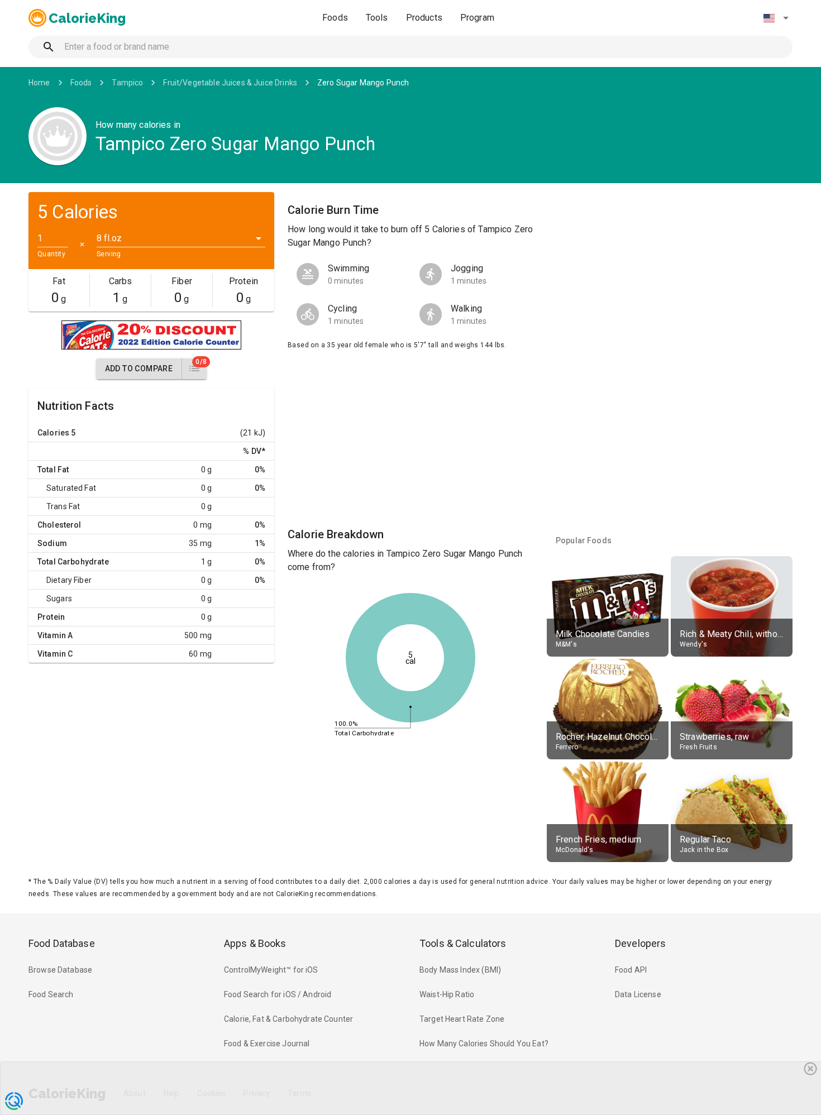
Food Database (61, 943)
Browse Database (60, 969)
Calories (53, 432)
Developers (640, 943)
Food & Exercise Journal (266, 1043)
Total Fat (53, 469)
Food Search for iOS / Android (277, 994)
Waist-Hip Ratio (446, 994)
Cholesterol (59, 524)
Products (424, 17)
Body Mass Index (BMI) (460, 969)
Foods (335, 17)
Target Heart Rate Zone (461, 1018)
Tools (377, 17)
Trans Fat (63, 506)
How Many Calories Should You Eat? (483, 1043)
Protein (51, 616)
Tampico (127, 82)
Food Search (51, 994)
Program (477, 17)
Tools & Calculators (463, 943)
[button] (776, 18)
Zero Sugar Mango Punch (363, 82)
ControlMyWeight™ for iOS (271, 969)
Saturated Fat (71, 488)
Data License (638, 994)
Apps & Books (255, 943)
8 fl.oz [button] (109, 238)
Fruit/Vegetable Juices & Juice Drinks (230, 82)
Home (39, 82)
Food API (631, 969)
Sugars (59, 598)
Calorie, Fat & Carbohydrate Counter (288, 1018)
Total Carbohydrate (73, 561)
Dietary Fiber (69, 580)
